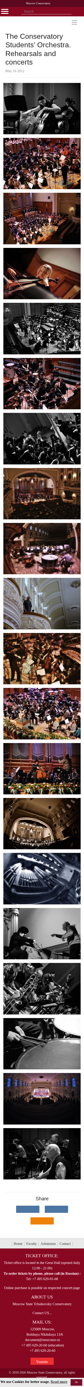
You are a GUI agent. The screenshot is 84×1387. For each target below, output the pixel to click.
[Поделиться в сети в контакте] (27, 1209)
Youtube (42, 1362)
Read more (59, 1382)
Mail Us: (42, 1322)
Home (18, 1244)
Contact (65, 1244)
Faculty (31, 1244)
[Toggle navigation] (74, 22)
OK (76, 1382)
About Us (42, 1296)
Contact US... (42, 1313)
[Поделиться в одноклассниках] (42, 1220)
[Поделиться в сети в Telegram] (56, 1209)
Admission (48, 1244)
